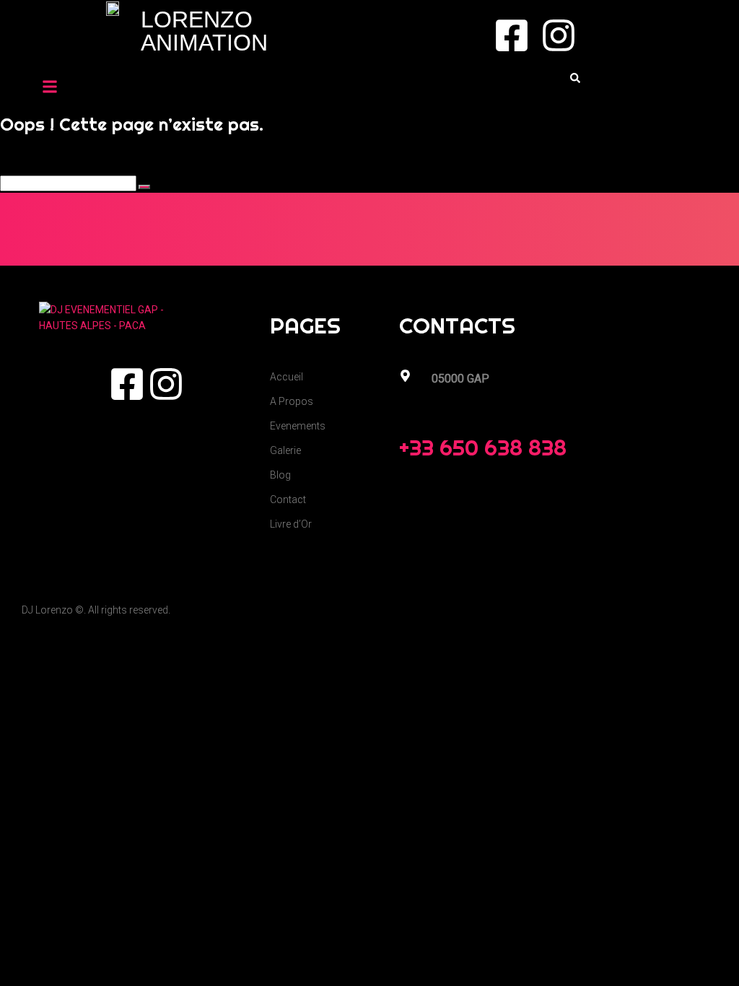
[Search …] (575, 78)
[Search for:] (69, 183)
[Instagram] (559, 35)
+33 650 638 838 (483, 447)
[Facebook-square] (512, 35)
